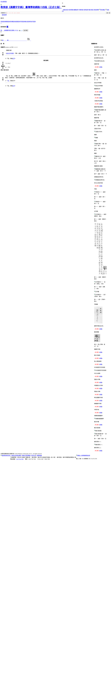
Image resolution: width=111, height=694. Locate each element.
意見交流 (33, 455)
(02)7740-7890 (19, 459)
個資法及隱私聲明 (16, 455)
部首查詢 (3, 21)
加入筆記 (26, 30)
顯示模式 (91, 9)
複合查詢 (27, 21)
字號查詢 (22, 21)
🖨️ (19, 30)
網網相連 (39, 455)
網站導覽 (96, 9)
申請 (101, 67)
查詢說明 (4, 14)
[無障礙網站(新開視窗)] (83, 455)
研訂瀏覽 (11, 30)
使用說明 (86, 9)
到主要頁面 (4, 1)
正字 (13, 58)
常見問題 (70, 9)
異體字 (7, 30)
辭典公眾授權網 (26, 455)
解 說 (3, 30)
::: (62, 9)
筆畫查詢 (7, 21)
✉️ (21, 30)
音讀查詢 (17, 21)
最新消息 (65, 9)
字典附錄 (81, 9)
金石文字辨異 (10, 53)
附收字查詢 (33, 21)
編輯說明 (75, 9)
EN (63, 11)
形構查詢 (12, 21)
